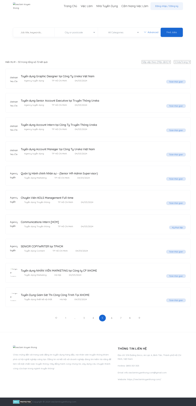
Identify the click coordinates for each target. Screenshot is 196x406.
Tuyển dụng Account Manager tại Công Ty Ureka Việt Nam (58, 149)
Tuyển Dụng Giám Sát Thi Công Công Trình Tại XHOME (55, 295)
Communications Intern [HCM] (40, 222)
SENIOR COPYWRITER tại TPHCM (42, 246)
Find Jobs (172, 32)
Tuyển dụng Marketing (35, 177)
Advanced (152, 32)
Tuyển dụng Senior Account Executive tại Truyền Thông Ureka (60, 100)
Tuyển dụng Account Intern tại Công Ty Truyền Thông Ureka (59, 125)
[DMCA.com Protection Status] (22, 401)
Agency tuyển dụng (34, 80)
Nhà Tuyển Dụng (107, 6)
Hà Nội (57, 275)
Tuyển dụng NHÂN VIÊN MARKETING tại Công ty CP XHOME (59, 270)
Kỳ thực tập (177, 227)
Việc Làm (87, 6)
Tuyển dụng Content (34, 250)
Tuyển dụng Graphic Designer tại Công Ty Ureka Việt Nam (57, 76)
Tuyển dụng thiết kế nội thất (38, 299)
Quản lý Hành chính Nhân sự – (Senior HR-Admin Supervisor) (59, 173)
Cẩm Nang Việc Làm (134, 6)
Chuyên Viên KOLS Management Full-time (47, 198)
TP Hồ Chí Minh (59, 80)
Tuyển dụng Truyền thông (37, 202)
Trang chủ (70, 6)
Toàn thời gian (176, 81)
